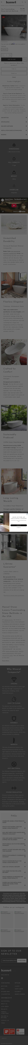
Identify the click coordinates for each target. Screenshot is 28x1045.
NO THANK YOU (19, 527)
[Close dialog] (27, 514)
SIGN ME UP (19, 525)
